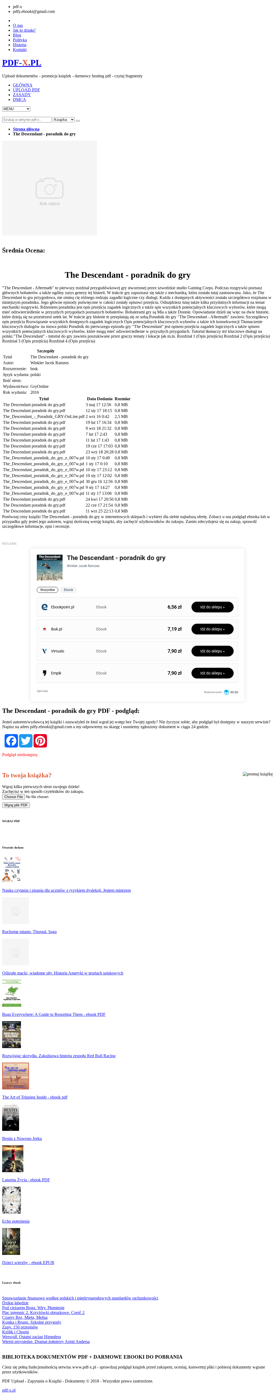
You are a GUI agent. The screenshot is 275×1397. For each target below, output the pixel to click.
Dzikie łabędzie (15, 1303)
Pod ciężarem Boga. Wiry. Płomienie (33, 1307)
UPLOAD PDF (26, 90)
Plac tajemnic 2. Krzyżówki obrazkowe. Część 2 (43, 1312)
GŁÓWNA (22, 85)
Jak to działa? (24, 30)
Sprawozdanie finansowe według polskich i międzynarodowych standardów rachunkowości (80, 1298)
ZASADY (22, 94)
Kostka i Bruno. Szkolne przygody (31, 1322)
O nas (18, 25)
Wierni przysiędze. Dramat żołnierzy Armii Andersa (46, 1341)
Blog (17, 35)
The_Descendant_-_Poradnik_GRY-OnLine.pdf (44, 416)
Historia (19, 44)
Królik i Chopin (15, 1332)
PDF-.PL (21, 62)
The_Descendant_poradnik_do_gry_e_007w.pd (43, 458)
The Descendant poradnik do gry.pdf (34, 404)
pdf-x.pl (9, 1390)
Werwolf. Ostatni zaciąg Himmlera (31, 1336)
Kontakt (20, 49)
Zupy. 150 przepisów (20, 1327)
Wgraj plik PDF (16, 805)
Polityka (20, 40)
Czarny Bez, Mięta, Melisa (25, 1317)
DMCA (19, 99)
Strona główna (26, 129)
